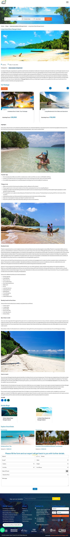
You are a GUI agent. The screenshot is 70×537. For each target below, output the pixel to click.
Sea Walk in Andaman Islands (10, 514)
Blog (23, 512)
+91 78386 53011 (40, 519)
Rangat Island (25, 79)
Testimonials (25, 521)
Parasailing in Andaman (8, 517)
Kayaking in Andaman (8, 519)
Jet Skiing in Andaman (8, 521)
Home (2, 26)
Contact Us (25, 510)
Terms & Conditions (27, 519)
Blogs (7, 26)
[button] (50, 88)
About (24, 506)
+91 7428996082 (40, 518)
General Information (27, 514)
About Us (24, 508)
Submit (35, 488)
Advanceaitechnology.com (59, 535)
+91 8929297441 (40, 521)
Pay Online (24, 517)
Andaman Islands (52, 380)
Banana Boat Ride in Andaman (10, 512)
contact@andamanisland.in (43, 524)
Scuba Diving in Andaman (9, 510)
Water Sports (7, 506)
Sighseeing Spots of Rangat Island (18, 26)
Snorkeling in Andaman (8, 508)
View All (4, 88)
